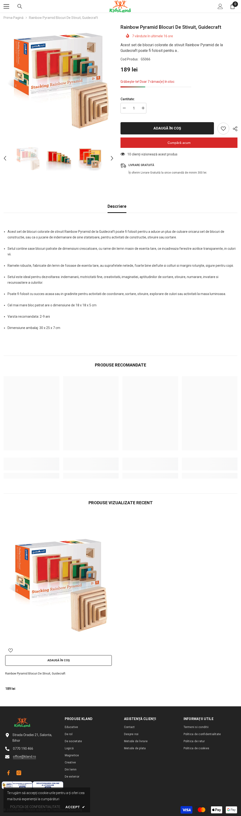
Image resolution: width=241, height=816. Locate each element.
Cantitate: (127, 99)
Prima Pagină (14, 18)
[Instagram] (19, 773)
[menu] (6, 6)
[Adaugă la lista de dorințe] (223, 128)
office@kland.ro (24, 756)
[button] (4, 158)
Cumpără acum (179, 143)
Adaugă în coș (166, 128)
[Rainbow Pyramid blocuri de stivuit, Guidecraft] (58, 583)
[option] (58, 79)
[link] (31, 464)
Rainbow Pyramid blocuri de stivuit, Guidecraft (35, 673)
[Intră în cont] (220, 6)
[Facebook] (8, 773)
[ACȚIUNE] (233, 128)
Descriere (117, 206)
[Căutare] (20, 6)
